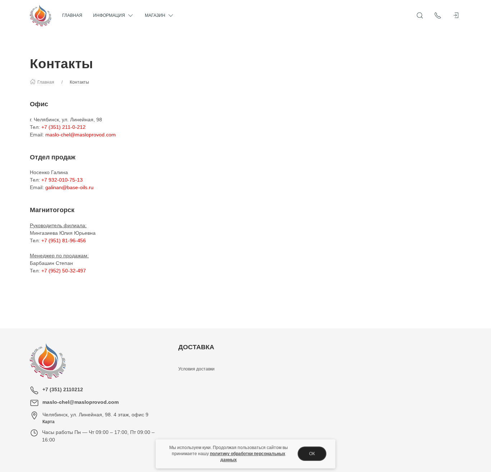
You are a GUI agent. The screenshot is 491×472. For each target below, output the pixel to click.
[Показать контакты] (438, 15)
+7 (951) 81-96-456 (63, 240)
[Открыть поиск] (420, 15)
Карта (48, 421)
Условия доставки (196, 368)
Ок (312, 453)
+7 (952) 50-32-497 (63, 271)
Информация (109, 15)
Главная (72, 15)
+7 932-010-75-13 (62, 180)
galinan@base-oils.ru (69, 187)
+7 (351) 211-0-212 (63, 127)
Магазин (155, 15)
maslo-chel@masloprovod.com (80, 134)
